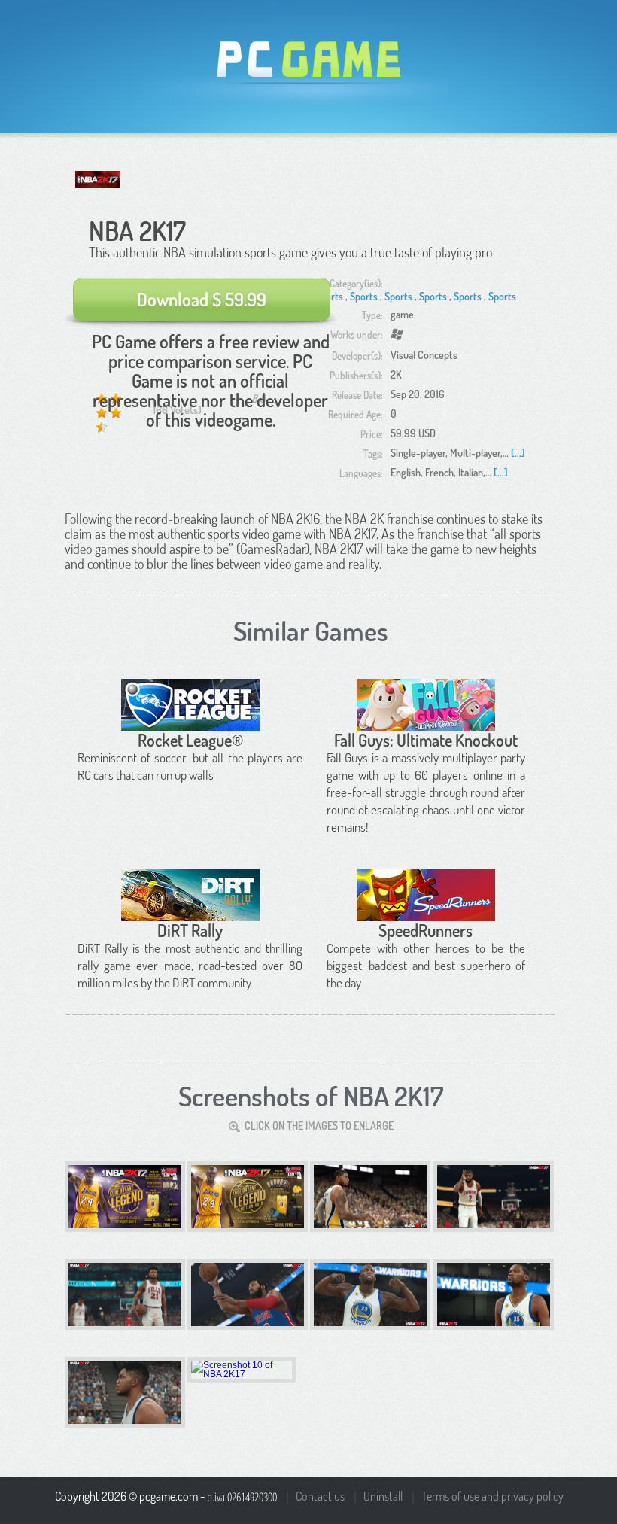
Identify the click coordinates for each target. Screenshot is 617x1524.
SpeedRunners (425, 930)
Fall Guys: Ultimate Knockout (426, 739)
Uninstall (383, 1496)
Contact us (320, 1496)
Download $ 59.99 (201, 299)
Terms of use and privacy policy (492, 1496)
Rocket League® (190, 739)
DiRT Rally (190, 930)
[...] (518, 452)
